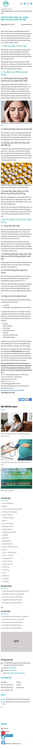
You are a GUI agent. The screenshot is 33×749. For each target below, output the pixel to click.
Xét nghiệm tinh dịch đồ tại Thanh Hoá (13, 594)
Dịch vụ (4, 520)
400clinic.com (10, 381)
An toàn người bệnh (8, 503)
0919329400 (12, 668)
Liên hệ (18, 685)
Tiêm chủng (5, 567)
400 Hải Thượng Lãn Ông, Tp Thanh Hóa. (18, 699)
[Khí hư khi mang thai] (16, 478)
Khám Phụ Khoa (6, 541)
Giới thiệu (4, 682)
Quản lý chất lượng (7, 687)
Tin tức (4, 573)
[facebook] (24, 3)
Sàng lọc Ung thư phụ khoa (10, 547)
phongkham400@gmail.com (16, 673)
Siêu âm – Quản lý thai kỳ (9, 552)
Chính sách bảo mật (7, 690)
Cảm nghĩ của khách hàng (9, 512)
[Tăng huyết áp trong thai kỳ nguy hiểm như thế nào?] (16, 450)
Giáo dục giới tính (7, 529)
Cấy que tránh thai (7, 515)
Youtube (5, 728)
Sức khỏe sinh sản (7, 564)
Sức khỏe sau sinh (7, 561)
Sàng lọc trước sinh (7, 544)
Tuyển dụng (5, 576)
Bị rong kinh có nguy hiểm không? (12, 603)
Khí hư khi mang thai (7, 490)
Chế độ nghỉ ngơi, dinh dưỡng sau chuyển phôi (15, 591)
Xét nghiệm (5, 578)
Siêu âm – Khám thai (8, 555)
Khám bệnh (5, 538)
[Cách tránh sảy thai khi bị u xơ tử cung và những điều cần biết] (16, 422)
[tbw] (7, 735)
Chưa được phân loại (8, 518)
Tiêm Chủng (5, 570)
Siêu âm (4, 549)
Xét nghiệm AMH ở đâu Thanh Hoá (12, 600)
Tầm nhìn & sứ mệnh (7, 685)
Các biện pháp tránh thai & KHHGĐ (12, 509)
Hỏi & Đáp (5, 535)
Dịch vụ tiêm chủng (7, 523)
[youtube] (21, 3)
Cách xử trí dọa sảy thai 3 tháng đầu (12, 597)
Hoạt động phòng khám (9, 532)
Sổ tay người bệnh (7, 558)
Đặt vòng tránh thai (7, 526)
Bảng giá (4, 506)
